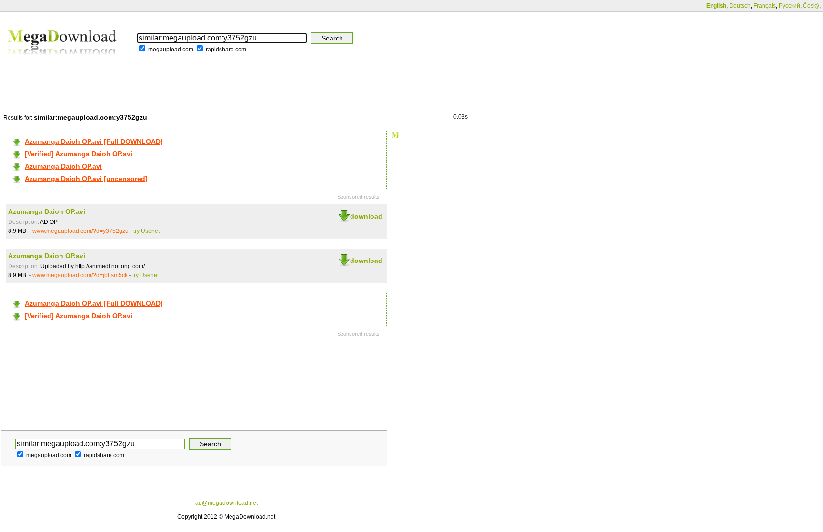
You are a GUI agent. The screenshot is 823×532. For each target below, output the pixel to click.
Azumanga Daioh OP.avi (63, 166)
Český (811, 5)
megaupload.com (170, 49)
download (366, 216)
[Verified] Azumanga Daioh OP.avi (78, 154)
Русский (789, 5)
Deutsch (740, 5)
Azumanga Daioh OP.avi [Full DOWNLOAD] (94, 141)
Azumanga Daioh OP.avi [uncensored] (86, 178)
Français (764, 5)
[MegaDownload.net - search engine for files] (62, 61)
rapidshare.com (226, 49)
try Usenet (146, 231)
